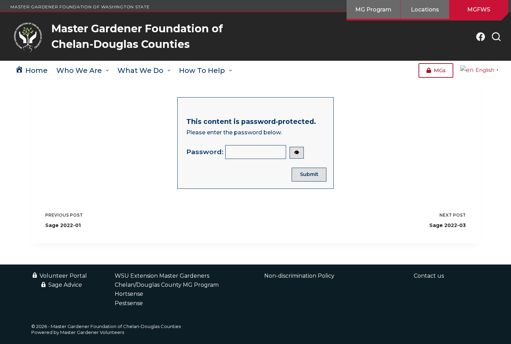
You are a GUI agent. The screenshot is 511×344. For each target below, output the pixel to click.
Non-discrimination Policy (299, 275)
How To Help (202, 70)
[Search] (496, 36)
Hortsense (129, 294)
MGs (440, 70)
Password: (242, 152)
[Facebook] (480, 36)
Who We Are (79, 70)
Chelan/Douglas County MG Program (167, 285)
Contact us (429, 275)
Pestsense (129, 303)
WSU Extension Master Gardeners (162, 275)
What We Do (140, 70)
